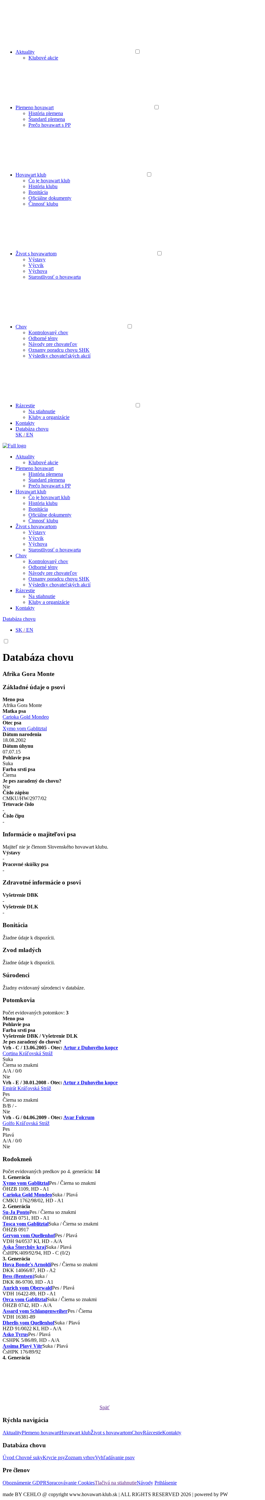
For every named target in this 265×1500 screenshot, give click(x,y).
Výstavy (37, 259)
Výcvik (36, 265)
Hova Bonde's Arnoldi (27, 1264)
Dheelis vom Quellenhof (28, 1322)
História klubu (43, 186)
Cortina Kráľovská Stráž (28, 1053)
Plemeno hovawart (35, 107)
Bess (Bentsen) (18, 1276)
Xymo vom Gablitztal (25, 728)
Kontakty (25, 423)
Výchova (37, 271)
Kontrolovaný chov (48, 332)
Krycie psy (54, 1457)
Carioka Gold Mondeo (26, 717)
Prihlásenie (165, 1482)
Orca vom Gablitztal (25, 1299)
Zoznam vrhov (80, 1457)
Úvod (9, 1457)
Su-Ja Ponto (16, 1212)
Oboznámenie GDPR (25, 1482)
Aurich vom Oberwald (27, 1288)
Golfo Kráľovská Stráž (26, 1123)
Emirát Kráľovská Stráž (27, 1088)
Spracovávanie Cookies (71, 1482)
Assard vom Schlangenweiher (35, 1311)
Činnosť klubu (43, 204)
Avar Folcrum (78, 1117)
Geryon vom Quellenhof (29, 1235)
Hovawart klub (31, 174)
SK (19, 434)
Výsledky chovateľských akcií (59, 356)
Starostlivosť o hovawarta (54, 277)
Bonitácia (38, 192)
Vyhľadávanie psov (115, 1457)
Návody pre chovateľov (52, 344)
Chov (21, 326)
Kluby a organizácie (48, 417)
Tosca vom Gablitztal (25, 1224)
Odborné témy (43, 338)
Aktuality (25, 52)
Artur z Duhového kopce (90, 1047)
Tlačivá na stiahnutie (116, 1482)
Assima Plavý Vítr (22, 1346)
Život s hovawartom (36, 253)
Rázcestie (25, 405)
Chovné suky (29, 1457)
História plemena (45, 113)
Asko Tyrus (15, 1334)
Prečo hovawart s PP (49, 125)
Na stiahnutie (41, 411)
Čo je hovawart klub (49, 180)
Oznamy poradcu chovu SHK (59, 350)
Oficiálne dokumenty (49, 198)
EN (29, 434)
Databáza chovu (32, 429)
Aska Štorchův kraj (24, 1247)
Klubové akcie (43, 57)
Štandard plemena (46, 119)
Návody (145, 1482)
